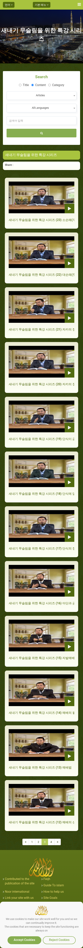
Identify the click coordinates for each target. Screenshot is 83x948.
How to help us (53, 891)
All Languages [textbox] (40, 107)
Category (58, 85)
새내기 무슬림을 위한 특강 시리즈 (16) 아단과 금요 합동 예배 (41, 603)
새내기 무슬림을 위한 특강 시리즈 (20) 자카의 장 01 (41, 384)
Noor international (17, 891)
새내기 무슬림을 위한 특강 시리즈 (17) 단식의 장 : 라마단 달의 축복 (41, 548)
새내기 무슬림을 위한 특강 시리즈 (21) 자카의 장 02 (41, 329)
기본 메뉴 (41, 4)
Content (40, 85)
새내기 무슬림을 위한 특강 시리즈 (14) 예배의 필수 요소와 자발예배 (41, 713)
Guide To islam (53, 885)
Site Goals (50, 898)
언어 (8, 4)
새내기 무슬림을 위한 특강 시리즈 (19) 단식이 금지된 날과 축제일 (41, 439)
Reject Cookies (59, 940)
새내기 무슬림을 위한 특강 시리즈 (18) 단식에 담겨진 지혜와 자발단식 (41, 494)
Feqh (46, 879)
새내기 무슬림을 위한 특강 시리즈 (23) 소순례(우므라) (41, 220)
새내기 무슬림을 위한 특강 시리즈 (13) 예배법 (40, 767)
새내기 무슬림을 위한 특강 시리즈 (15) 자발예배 (41, 658)
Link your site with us (19, 898)
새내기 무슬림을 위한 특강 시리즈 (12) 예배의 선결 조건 (41, 822)
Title (26, 85)
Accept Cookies (24, 940)
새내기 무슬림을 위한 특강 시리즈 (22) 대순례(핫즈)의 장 (41, 274)
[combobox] (41, 95)
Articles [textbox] (40, 95)
